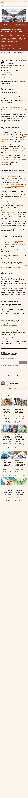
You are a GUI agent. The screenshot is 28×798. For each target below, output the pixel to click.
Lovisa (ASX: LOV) (19, 255)
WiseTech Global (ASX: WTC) (16, 193)
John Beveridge (8, 45)
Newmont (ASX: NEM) (20, 148)
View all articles (13, 388)
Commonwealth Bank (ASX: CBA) (10, 177)
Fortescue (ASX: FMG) (7, 141)
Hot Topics (9, 375)
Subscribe (23, 362)
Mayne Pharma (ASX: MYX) (8, 212)
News (4, 52)
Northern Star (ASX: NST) (16, 150)
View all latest (22, 395)
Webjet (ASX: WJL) (19, 241)
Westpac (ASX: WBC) (15, 184)
